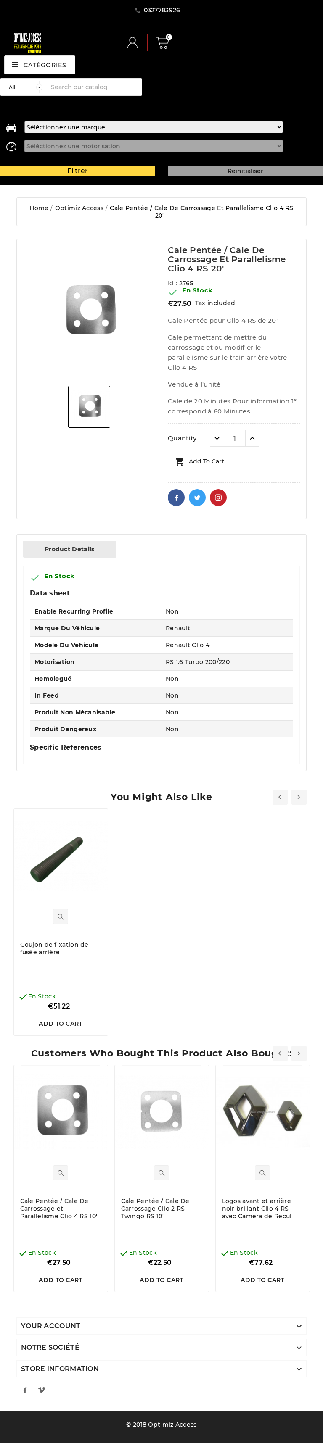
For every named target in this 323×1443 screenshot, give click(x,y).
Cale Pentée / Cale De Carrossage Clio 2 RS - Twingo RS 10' (155, 1208)
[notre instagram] (41, 1390)
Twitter (197, 497)
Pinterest (218, 497)
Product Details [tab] (70, 549)
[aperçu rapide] (60, 916)
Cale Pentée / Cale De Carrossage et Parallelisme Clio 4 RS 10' (59, 1208)
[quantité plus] (252, 438)
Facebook (176, 497)
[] (136, 42)
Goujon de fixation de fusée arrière (54, 948)
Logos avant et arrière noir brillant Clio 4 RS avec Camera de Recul (257, 1208)
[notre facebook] (24, 1390)
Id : (173, 283)
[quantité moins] (217, 438)
